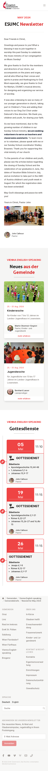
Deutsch (6, 702)
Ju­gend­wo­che (16, 371)
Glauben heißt (33, 619)
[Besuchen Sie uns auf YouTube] (9, 755)
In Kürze (30, 614)
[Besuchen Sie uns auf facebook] (3, 755)
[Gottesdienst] (2, 462)
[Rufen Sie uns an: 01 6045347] (31, 755)
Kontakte (30, 657)
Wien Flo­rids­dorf (10, 639)
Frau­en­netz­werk (34, 632)
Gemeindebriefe (12, 601)
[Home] (3, 598)
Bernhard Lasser (22, 390)
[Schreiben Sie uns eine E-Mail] (26, 755)
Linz (4, 619)
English (15, 702)
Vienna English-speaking (30, 598)
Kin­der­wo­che (15, 310)
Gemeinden (12, 598)
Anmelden (9, 743)
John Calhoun (18, 233)
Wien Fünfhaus (9, 644)
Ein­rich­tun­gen (32, 670)
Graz (4, 614)
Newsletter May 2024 (31, 601)
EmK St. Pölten (9, 629)
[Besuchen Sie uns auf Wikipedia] (20, 755)
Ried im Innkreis (9, 624)
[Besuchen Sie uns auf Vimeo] (14, 755)
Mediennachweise (9, 764)
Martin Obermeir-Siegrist (26, 326)
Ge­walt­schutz (32, 688)
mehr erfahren (24, 336)
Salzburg (6, 634)
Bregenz (6, 658)
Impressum (31, 675)
